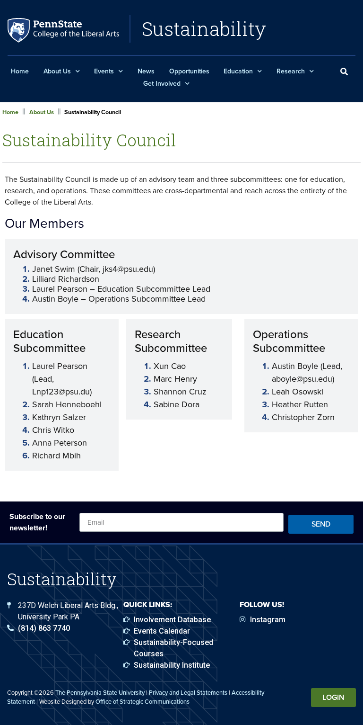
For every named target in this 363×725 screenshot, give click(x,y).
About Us (57, 71)
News (146, 71)
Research (291, 71)
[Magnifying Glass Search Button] (344, 72)
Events (104, 71)
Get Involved (162, 84)
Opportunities (189, 71)
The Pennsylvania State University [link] (100, 692)
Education (238, 71)
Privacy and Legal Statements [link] (188, 692)
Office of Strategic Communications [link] (142, 701)
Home (20, 71)
